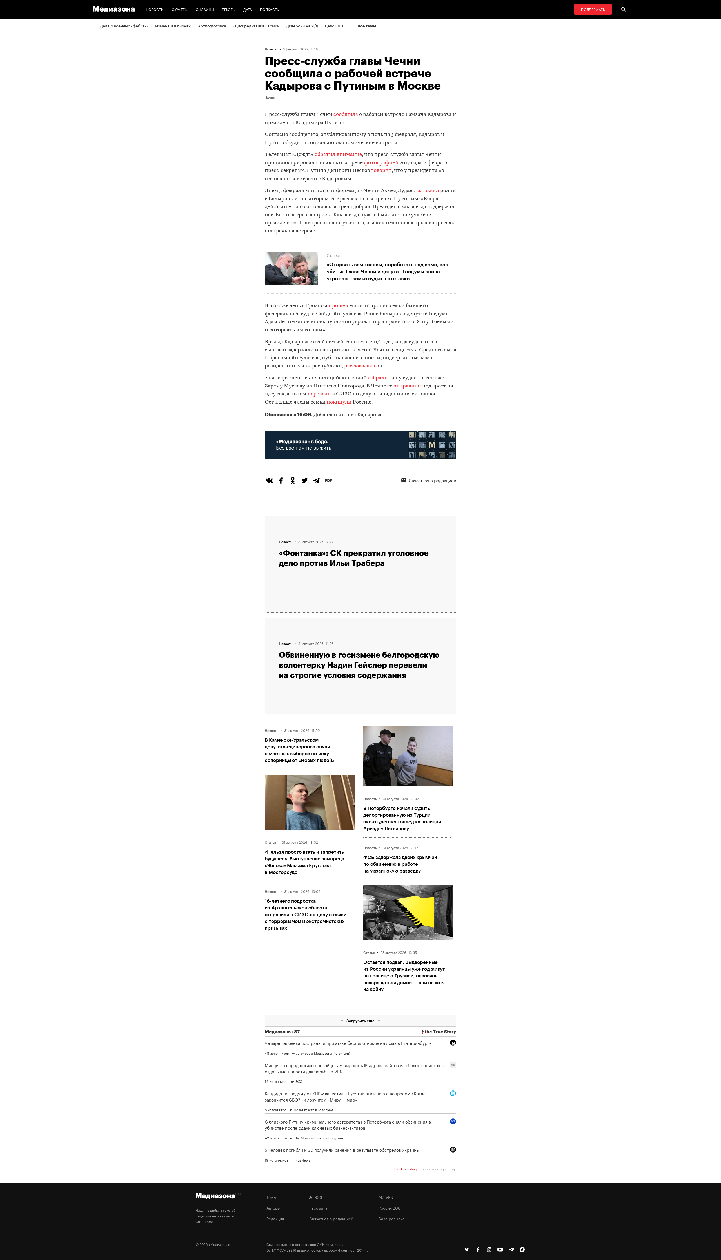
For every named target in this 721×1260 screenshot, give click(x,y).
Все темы (366, 25)
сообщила (345, 114)
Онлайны (205, 9)
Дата (247, 9)
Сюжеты (180, 9)
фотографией (381, 162)
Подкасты (270, 9)
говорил (381, 170)
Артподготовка (212, 25)
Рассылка (318, 1207)
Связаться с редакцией (432, 480)
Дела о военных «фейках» (124, 25)
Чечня (270, 97)
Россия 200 (390, 1207)
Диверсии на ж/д (302, 25)
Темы (271, 1197)
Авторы (273, 1207)
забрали (378, 378)
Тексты (228, 9)
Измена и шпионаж (173, 25)
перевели (319, 394)
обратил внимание (338, 154)
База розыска (392, 1218)
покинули (339, 402)
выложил (427, 190)
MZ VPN (386, 1197)
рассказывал (359, 366)
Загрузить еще (360, 1020)
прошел (338, 305)
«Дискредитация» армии (256, 25)
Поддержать (593, 9)
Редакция (275, 1218)
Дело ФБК (334, 25)
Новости (155, 9)
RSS (317, 1197)
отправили (407, 386)
